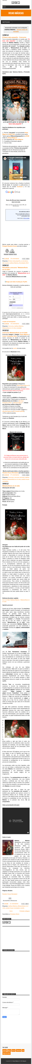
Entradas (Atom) (14, 914)
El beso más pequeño (14, 261)
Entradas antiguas (25, 911)
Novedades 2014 (24, 263)
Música (9, 1050)
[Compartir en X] (25, 258)
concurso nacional (19, 477)
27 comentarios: (15, 475)
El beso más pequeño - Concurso (14, 37)
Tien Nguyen (23, 1061)
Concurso (11, 326)
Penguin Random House (9, 246)
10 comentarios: (15, 323)
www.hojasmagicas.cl (23, 385)
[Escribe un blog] (24, 258)
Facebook (15, 2)
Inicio (11, 911)
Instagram (13, 2)
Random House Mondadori (10, 472)
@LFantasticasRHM (18, 411)
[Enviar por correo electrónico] (23, 258)
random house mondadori (13, 908)
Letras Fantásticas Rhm (9, 336)
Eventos (4, 1050)
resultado (19, 328)
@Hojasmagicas (7, 411)
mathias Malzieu (13, 263)
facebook (20, 186)
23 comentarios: (15, 258)
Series (13, 1050)
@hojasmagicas (17, 402)
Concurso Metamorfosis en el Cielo (14, 332)
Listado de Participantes (9, 321)
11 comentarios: (14, 903)
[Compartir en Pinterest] (28, 258)
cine (23, 1050)
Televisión (18, 1050)
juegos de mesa (6, 1053)
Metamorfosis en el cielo (9, 328)
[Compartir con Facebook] (27, 258)
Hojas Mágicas (16, 13)
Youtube (18, 2)
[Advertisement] (14, 936)
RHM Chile (12, 134)
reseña (15, 348)
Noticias (6, 22)
